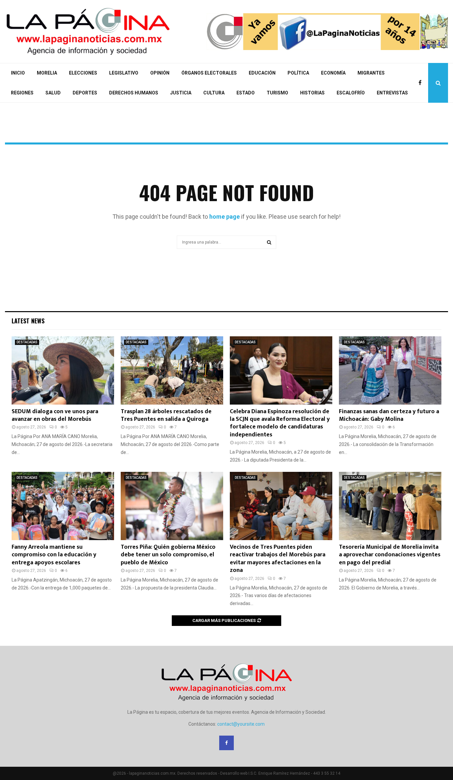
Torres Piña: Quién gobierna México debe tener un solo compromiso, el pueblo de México (168, 555)
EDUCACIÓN (262, 73)
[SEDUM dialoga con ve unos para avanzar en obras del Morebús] (63, 370)
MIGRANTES (371, 73)
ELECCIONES (83, 73)
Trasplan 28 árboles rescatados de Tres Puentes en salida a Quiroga (166, 415)
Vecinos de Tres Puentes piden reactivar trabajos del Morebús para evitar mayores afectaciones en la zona (277, 558)
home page (224, 216)
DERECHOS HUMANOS (133, 92)
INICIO (18, 73)
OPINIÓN (159, 73)
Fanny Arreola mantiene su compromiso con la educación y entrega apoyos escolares (54, 555)
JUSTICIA (180, 92)
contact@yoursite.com (241, 724)
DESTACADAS (27, 342)
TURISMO (277, 92)
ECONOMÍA (333, 73)
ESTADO (245, 92)
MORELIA (47, 73)
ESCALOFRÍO (351, 92)
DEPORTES (85, 92)
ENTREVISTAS (392, 92)
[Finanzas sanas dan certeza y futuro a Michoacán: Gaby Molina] (390, 370)
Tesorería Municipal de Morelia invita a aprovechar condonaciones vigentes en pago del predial (389, 555)
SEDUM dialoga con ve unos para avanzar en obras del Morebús (55, 415)
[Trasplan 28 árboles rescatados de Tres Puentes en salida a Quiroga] (172, 370)
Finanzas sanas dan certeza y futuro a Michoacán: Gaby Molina (389, 415)
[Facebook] (422, 83)
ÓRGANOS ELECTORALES (209, 73)
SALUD (53, 92)
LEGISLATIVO (123, 73)
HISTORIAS (312, 92)
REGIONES (22, 92)
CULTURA (214, 92)
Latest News (28, 320)
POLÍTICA (298, 73)
